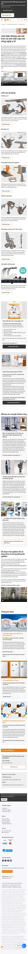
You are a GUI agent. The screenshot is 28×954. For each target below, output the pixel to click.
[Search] (18, 20)
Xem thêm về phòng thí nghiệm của (10, 585)
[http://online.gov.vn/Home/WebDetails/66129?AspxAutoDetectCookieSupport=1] (7, 851)
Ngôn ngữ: (8, 876)
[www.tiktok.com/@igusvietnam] (8, 861)
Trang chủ (3, 24)
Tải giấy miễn (7, 696)
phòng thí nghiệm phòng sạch (8, 572)
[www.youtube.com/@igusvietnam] (11, 861)
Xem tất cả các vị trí (7, 10)
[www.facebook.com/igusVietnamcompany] (6, 861)
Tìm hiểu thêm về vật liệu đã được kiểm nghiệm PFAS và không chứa (14, 398)
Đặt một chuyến (8, 651)
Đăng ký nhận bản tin (7, 871)
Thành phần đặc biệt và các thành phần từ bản (13, 741)
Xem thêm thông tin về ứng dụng (11, 455)
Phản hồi (4, 799)
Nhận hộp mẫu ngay (13, 346)
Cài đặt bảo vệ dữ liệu (16, 887)
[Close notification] (25, 1)
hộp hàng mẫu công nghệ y (9, 343)
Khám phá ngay (5, 124)
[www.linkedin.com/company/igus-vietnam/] (3, 861)
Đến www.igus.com (6, 15)
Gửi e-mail (12, 767)
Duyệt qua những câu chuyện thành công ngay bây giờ (13, 542)
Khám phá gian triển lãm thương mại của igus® (14, 655)
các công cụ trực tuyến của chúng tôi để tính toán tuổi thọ (13, 566)
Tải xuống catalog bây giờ (13, 402)
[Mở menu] (2, 20)
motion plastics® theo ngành (12, 24)
